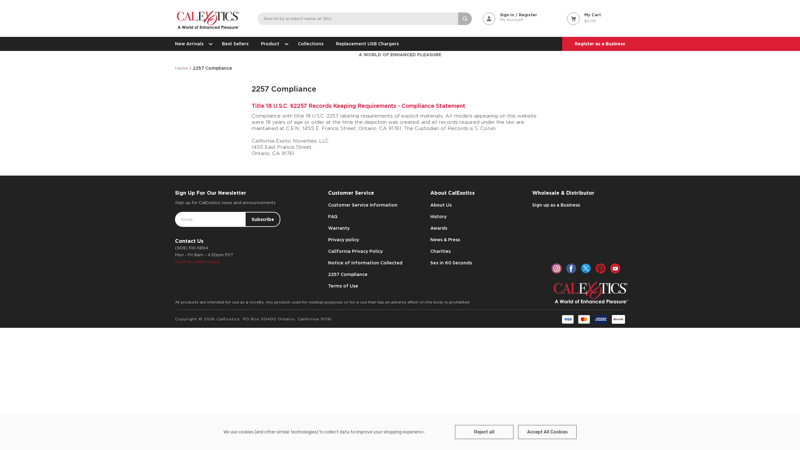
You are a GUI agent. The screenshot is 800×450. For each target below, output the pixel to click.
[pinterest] (601, 268)
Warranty (339, 228)
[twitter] (586, 268)
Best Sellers (235, 43)
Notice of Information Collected (365, 262)
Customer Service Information (363, 205)
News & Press (445, 239)
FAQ (333, 216)
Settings (432, 432)
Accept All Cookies (547, 432)
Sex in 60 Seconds (451, 262)
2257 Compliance (348, 274)
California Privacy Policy (355, 251)
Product (270, 43)
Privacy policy (343, 239)
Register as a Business (600, 43)
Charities (440, 251)
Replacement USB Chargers (367, 43)
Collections (310, 43)
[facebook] (571, 268)
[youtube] (615, 268)
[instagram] (557, 268)
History (438, 216)
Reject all (484, 432)
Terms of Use (343, 285)
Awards (438, 228)
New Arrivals (189, 43)
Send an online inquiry (197, 261)
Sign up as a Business (556, 205)
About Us (441, 205)
